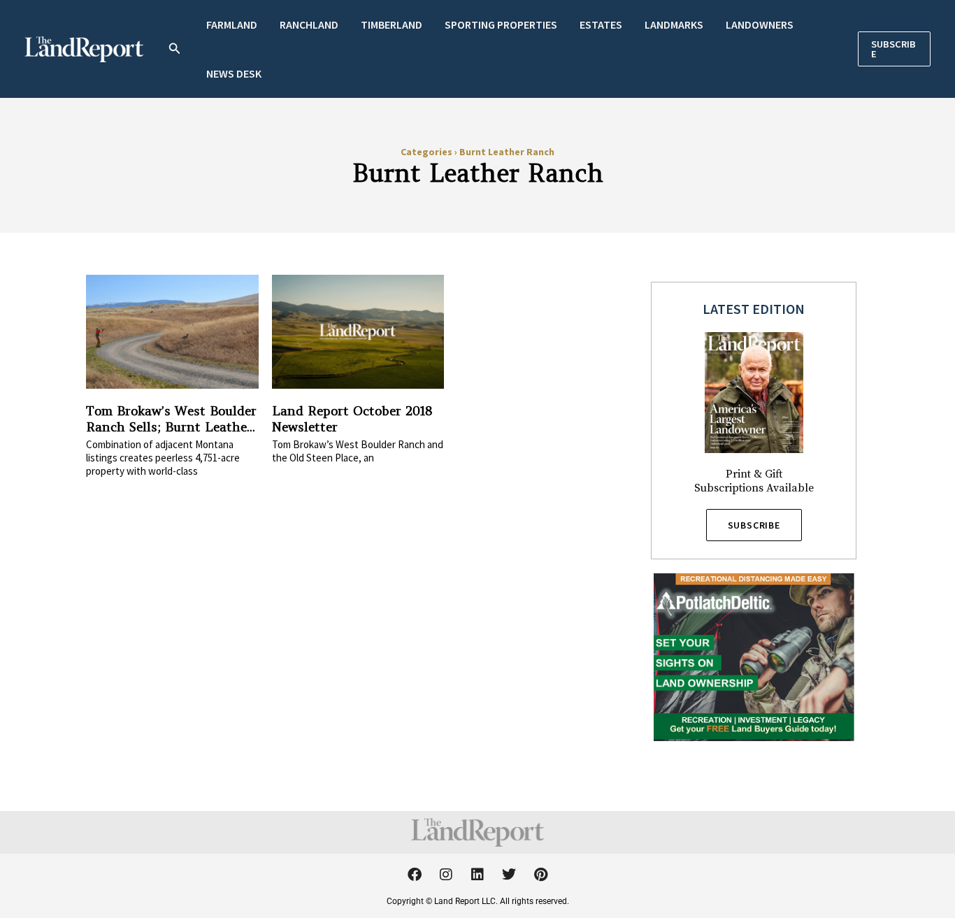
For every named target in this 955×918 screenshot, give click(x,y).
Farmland (231, 24)
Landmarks (674, 24)
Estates (601, 24)
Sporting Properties (501, 24)
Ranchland (309, 24)
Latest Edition (754, 308)
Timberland (391, 24)
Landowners (760, 24)
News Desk (233, 73)
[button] (174, 49)
